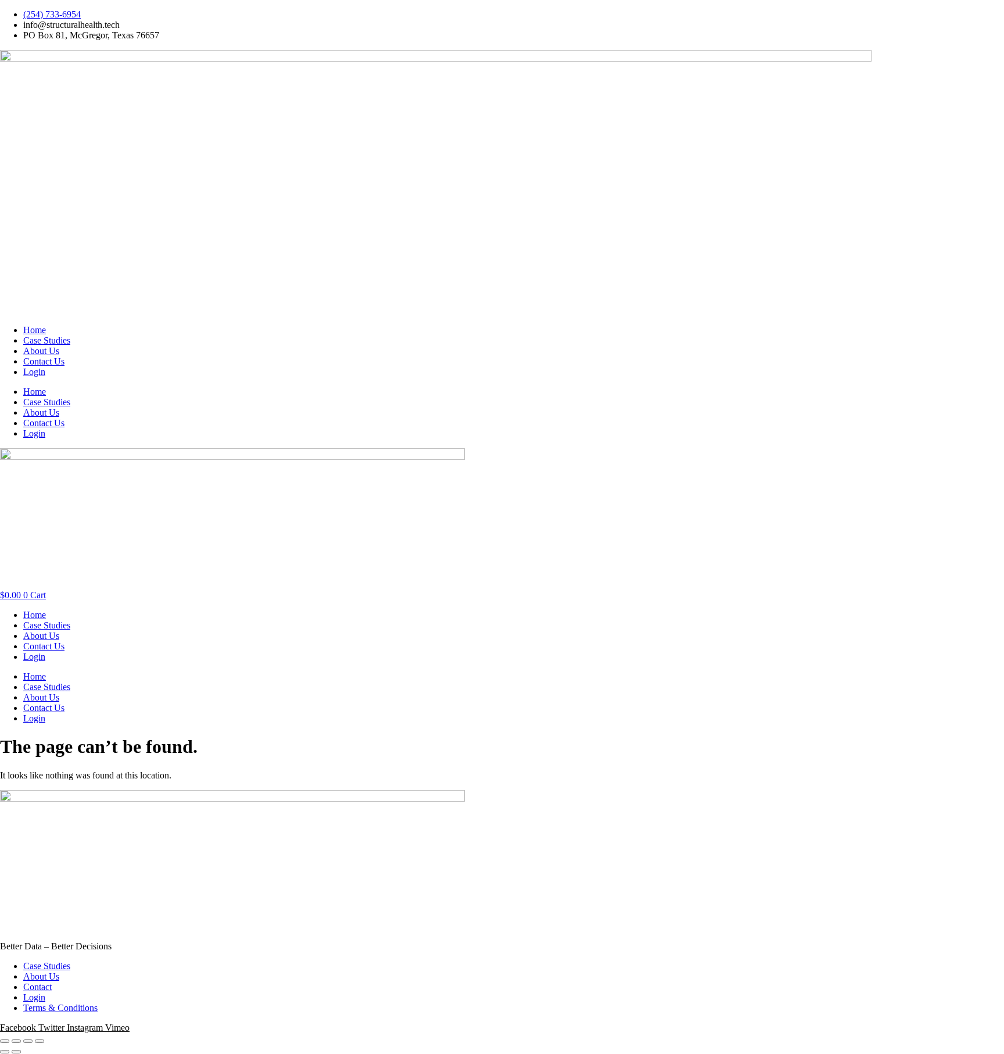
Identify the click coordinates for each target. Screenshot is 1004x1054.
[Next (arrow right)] (16, 1051)
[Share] (28, 1041)
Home (34, 330)
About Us (41, 351)
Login (34, 372)
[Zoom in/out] (4, 1041)
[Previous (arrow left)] (4, 1051)
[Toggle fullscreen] (16, 1041)
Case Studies (46, 340)
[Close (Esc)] (39, 1041)
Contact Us (43, 361)
